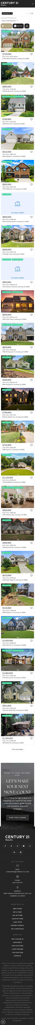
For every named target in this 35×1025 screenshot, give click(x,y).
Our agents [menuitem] (17, 942)
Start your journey (17, 818)
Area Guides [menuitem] (17, 909)
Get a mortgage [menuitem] (17, 929)
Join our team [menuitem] (17, 952)
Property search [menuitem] (17, 925)
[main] (17, 414)
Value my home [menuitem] (17, 919)
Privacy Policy (6, 1018)
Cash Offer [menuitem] (17, 922)
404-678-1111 (17, 883)
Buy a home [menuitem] (17, 912)
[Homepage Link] (9, 4)
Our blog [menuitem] (17, 956)
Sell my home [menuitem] (17, 915)
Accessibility (22, 1018)
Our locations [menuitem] (17, 946)
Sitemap (15, 1018)
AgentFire (18, 1021)
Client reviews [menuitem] (17, 949)
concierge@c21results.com (17, 872)
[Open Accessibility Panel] (3, 1022)
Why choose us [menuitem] (18, 939)
